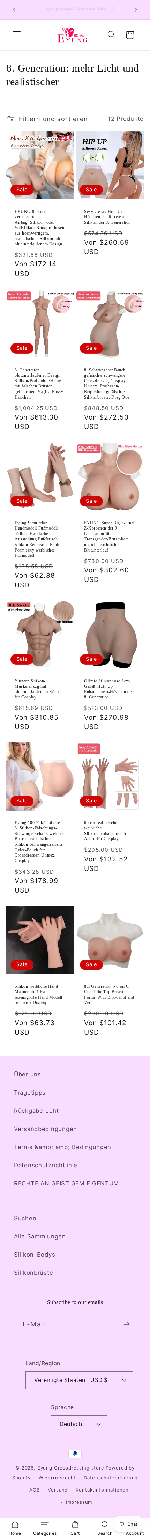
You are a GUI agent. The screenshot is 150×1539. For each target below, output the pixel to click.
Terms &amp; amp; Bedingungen (62, 1147)
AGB (34, 1490)
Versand (58, 1490)
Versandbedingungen (45, 1128)
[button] (17, 35)
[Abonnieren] (126, 1324)
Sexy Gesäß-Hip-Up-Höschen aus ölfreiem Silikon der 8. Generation (107, 217)
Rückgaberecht (36, 1110)
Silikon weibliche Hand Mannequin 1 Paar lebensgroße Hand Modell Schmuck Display (38, 994)
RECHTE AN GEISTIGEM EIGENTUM (66, 1183)
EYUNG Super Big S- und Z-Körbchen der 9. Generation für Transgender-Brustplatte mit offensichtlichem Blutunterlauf (109, 536)
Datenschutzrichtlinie (45, 1165)
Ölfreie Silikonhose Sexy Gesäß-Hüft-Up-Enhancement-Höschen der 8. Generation (108, 689)
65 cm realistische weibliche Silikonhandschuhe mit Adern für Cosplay (105, 831)
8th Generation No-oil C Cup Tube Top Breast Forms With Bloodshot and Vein (109, 994)
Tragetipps (30, 1092)
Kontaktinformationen (102, 1490)
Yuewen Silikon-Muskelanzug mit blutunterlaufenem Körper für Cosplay (38, 689)
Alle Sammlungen (40, 1236)
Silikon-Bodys (34, 1254)
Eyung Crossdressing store (70, 1468)
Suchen (25, 1218)
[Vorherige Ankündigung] (14, 9)
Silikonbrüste (33, 1272)
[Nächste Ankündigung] (136, 9)
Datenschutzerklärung (111, 1477)
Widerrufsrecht (57, 1477)
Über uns (27, 1074)
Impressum (79, 1502)
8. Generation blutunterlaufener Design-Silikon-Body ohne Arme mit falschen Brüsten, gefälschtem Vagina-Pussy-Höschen (40, 383)
